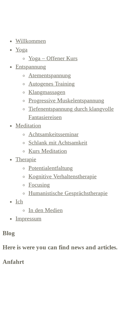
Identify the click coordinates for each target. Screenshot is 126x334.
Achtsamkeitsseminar (53, 134)
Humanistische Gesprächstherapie (68, 193)
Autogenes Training (51, 83)
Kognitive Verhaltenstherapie (62, 176)
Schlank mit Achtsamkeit (57, 142)
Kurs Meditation (47, 151)
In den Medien (45, 210)
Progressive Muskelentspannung (66, 100)
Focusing (39, 184)
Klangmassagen (46, 92)
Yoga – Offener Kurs (53, 58)
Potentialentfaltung (50, 168)
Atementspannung (49, 75)
